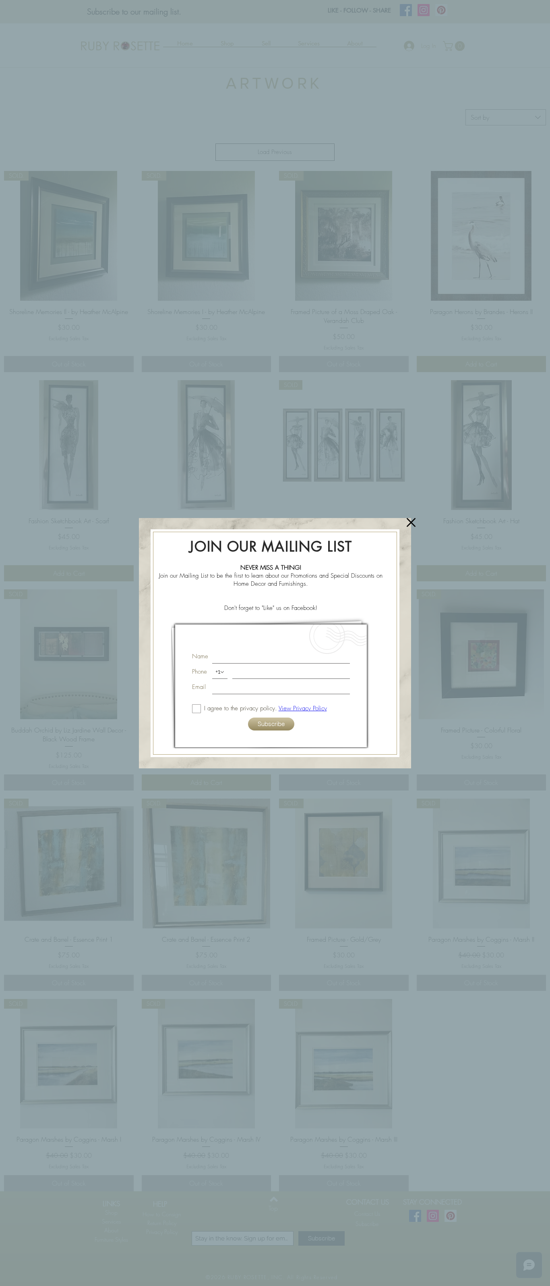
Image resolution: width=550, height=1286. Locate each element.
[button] (411, 522)
